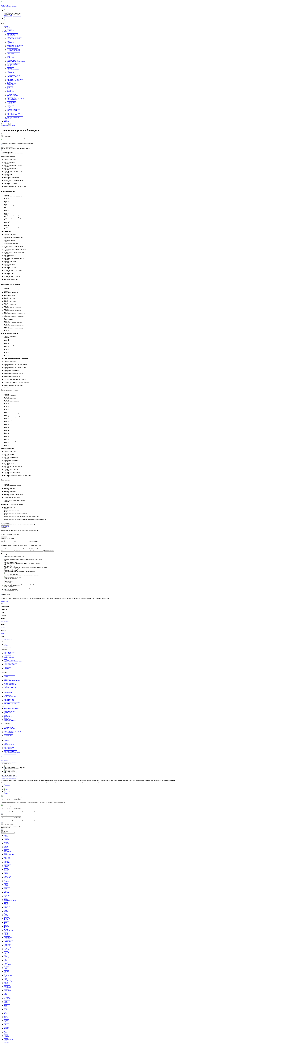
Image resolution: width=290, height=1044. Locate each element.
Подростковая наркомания (13, 63)
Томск (5, 1010)
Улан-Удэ (6, 1017)
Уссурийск (6, 1020)
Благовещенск (7, 851)
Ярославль (6, 1042)
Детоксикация (10, 54)
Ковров (5, 898)
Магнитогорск (7, 918)
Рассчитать (3, 537)
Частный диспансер (12, 57)
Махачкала (6, 921)
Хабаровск (6, 1023)
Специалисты (10, 30)
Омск (5, 953)
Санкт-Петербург (8, 981)
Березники (6, 849)
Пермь (5, 963)
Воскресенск (7, 869)
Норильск (6, 949)
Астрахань (6, 840)
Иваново (6, 883)
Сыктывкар (7, 1004)
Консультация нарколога (13, 95)
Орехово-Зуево (7, 957)
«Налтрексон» (10, 91)
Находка (6, 933)
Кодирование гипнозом (13, 92)
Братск (5, 853)
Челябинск (6, 1027)
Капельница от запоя (12, 76)
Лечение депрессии (12, 110)
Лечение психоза (11, 112)
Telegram (12, 125)
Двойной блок (10, 84)
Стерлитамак (7, 1000)
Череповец (6, 1028)
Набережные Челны (9, 930)
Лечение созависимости (13, 117)
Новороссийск (7, 944)
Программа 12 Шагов (12, 60)
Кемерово (6, 892)
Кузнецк (6, 911)
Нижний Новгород (8, 940)
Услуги (5, 31)
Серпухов (6, 989)
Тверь (5, 1008)
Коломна (6, 899)
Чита (5, 1031)
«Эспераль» (10, 86)
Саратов (6, 983)
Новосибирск (7, 945)
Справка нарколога (12, 102)
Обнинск (6, 951)
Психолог (9, 106)
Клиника (6, 26)
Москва (6, 923)
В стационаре (10, 42)
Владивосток (7, 857)
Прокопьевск (7, 967)
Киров (5, 893)
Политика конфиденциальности (9, 776)
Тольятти (6, 1009)
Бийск (5, 850)
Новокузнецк (7, 942)
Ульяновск (6, 1019)
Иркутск (6, 885)
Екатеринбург (7, 879)
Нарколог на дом (11, 97)
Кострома (6, 904)
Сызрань (6, 1002)
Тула (5, 1012)
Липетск (6, 915)
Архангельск (7, 839)
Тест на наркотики (11, 101)
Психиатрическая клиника (13, 109)
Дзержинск (6, 874)
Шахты (5, 1032)
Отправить (17, 799)
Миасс (5, 922)
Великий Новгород (9, 854)
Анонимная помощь (12, 99)
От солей (9, 65)
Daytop (8, 58)
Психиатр (9, 103)
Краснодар (6, 907)
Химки (5, 1024)
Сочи (5, 995)
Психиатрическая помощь (13, 39)
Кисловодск (7, 895)
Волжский (6, 865)
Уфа (5, 1021)
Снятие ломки (10, 53)
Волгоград (6, 861)
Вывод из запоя (11, 35)
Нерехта (6, 934)
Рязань (5, 978)
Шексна (6, 1034)
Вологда (6, 866)
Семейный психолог (12, 107)
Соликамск (6, 994)
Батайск (6, 846)
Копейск (6, 902)
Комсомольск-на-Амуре (10, 900)
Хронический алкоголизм (13, 49)
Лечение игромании (12, 114)
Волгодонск (7, 862)
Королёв (6, 903)
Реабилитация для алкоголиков (15, 45)
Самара (5, 979)
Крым (5, 910)
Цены (5, 120)
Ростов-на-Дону (8, 975)
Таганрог (6, 1005)
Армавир (6, 838)
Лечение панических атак (13, 113)
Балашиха (6, 843)
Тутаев (5, 1013)
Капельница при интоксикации (15, 79)
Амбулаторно (10, 44)
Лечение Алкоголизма (12, 33)
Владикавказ (7, 858)
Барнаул (6, 845)
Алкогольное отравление (13, 52)
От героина (10, 68)
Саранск (6, 982)
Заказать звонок (17, 16)
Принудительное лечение (13, 50)
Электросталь (7, 1036)
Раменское (6, 971)
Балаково (6, 842)
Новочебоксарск (8, 947)
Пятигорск (6, 970)
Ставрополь (7, 997)
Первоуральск (7, 961)
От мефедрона (10, 67)
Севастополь (7, 985)
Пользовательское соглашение (8, 778)
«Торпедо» (9, 90)
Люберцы (6, 917)
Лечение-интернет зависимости (15, 116)
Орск (5, 959)
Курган (5, 913)
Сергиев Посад (7, 987)
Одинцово (6, 952)
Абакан (5, 835)
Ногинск (6, 948)
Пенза (5, 960)
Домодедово (7, 877)
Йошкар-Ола (7, 887)
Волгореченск (7, 864)
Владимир (6, 859)
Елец (5, 880)
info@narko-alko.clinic (6, 639)
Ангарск (6, 836)
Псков (5, 968)
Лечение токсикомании (13, 69)
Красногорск (7, 906)
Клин (5, 896)
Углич (5, 1016)
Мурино (6, 925)
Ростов (5, 974)
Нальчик (6, 932)
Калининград (7, 889)
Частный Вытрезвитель (13, 73)
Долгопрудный (7, 876)
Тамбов (5, 1006)
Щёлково (6, 1035)
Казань (5, 888)
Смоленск (6, 991)
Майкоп (6, 919)
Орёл (5, 955)
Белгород (6, 847)
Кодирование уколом (12, 83)
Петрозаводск (7, 964)
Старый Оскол (7, 998)
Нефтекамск (7, 936)
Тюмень (6, 1015)
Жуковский (6, 881)
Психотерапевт (10, 105)
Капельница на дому (12, 78)
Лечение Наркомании (12, 34)
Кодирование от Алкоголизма (14, 37)
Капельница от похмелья (13, 80)
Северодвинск (7, 986)
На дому (9, 41)
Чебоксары (6, 1025)
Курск (5, 914)
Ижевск (6, 884)
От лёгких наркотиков (12, 64)
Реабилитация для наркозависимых (16, 61)
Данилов (6, 873)
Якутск (5, 1040)
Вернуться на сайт (5, 827)
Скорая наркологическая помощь (15, 98)
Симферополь (7, 990)
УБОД (8, 56)
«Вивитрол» (10, 87)
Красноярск (7, 908)
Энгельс (6, 1038)
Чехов (5, 1029)
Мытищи (6, 929)
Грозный (6, 870)
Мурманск (6, 926)
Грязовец (6, 872)
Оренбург (6, 956)
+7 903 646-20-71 (8, 16)
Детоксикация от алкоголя (13, 75)
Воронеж (6, 868)
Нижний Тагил (7, 941)
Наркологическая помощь (13, 38)
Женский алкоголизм (12, 48)
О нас (8, 27)
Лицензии (9, 29)
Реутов (5, 972)
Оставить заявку (33, 541)
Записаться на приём (49, 550)
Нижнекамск (7, 938)
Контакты (6, 121)
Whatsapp (5, 125)
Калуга (5, 891)
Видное (6, 855)
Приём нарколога (11, 94)
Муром (5, 927)
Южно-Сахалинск (8, 1039)
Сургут (5, 1001)
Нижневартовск (8, 937)
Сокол (5, 993)
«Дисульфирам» (11, 88)
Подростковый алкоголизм (13, 46)
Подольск (6, 966)
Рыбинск (6, 976)
